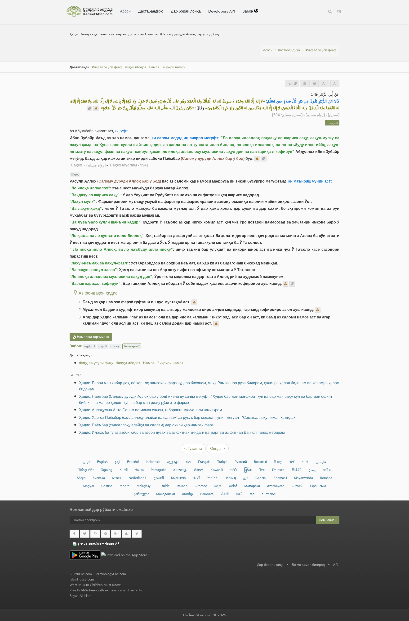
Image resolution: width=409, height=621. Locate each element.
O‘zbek (297, 486)
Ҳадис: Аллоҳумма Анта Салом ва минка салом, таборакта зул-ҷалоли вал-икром (150, 410)
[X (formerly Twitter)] (84, 534)
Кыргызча (178, 478)
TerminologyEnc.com (110, 574)
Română (326, 478)
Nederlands (137, 478)
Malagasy (144, 486)
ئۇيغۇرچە (172, 462)
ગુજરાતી (158, 478)
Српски (261, 478)
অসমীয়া (327, 470)
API (335, 565)
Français (204, 462)
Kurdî (124, 470)
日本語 (297, 470)
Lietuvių (230, 478)
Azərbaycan (276, 486)
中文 (305, 462)
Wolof (232, 486)
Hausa (139, 470)
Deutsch (278, 470)
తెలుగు (198, 470)
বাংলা (188, 462)
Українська (318, 486)
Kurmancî (269, 494)
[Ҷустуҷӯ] (330, 12)
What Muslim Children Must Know (95, 585)
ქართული (141, 494)
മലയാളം (180, 470)
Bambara (206, 494)
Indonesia (153, 462)
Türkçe (222, 462)
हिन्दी (292, 462)
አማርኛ (116, 478)
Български (252, 486)
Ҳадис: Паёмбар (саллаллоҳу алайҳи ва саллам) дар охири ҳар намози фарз (146, 425)
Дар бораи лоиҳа (186, 11)
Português (158, 470)
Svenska (99, 478)
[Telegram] (105, 534)
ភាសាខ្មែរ (187, 494)
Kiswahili (216, 470)
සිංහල (278, 462)
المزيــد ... (332, 123)
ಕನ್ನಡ (217, 486)
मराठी (239, 494)
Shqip (81, 478)
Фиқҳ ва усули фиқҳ (320, 50)
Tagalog (106, 470)
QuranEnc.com (81, 574)
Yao (251, 494)
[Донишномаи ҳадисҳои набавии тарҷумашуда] (89, 11)
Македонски (165, 494)
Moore (124, 486)
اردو (117, 462)
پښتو (312, 470)
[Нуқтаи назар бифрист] (96, 108)
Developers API (221, 11)
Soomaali (280, 478)
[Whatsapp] (95, 534)
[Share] (305, 83)
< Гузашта (193, 448)
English (102, 462)
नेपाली (196, 478)
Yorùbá (212, 478)
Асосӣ (125, 11)
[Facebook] (74, 534)
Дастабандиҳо (150, 11)
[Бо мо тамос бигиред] (338, 12)
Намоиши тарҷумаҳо (92, 337)
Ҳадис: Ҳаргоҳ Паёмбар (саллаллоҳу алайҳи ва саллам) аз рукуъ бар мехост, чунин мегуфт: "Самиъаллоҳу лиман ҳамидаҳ (187, 417)
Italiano (182, 486)
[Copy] (89, 108)
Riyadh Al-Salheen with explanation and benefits (106, 590)
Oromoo (201, 486)
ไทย (262, 470)
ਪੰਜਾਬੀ (225, 494)
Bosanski (260, 462)
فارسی (321, 462)
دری (245, 478)
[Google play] (116, 534)
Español (133, 462)
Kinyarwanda (303, 478)
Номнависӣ (327, 520)
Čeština (106, 486)
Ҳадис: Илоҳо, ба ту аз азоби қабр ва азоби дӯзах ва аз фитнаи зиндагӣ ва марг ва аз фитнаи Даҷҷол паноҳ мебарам (182, 432)
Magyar (88, 486)
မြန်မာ (248, 470)
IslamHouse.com (82, 579)
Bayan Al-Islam (80, 596)
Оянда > (217, 448)
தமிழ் (233, 470)
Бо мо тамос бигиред (308, 565)
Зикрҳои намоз (173, 67)
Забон (248, 11)
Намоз (154, 67)
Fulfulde (164, 486)
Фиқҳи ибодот (135, 67)
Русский (241, 462)
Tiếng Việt (86, 470)
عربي (86, 462)
